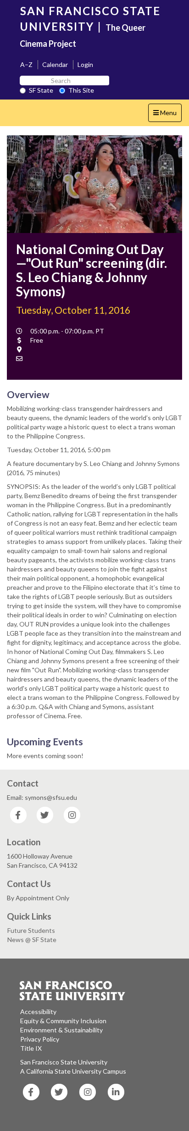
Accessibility (38, 1011)
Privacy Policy (39, 1039)
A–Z (26, 64)
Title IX (31, 1048)
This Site (81, 90)
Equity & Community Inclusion (63, 1021)
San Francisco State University (63, 1062)
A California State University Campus (73, 1071)
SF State (41, 90)
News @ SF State (31, 939)
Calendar (55, 64)
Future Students (31, 930)
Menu (167, 115)
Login (85, 64)
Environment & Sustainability (61, 1030)
